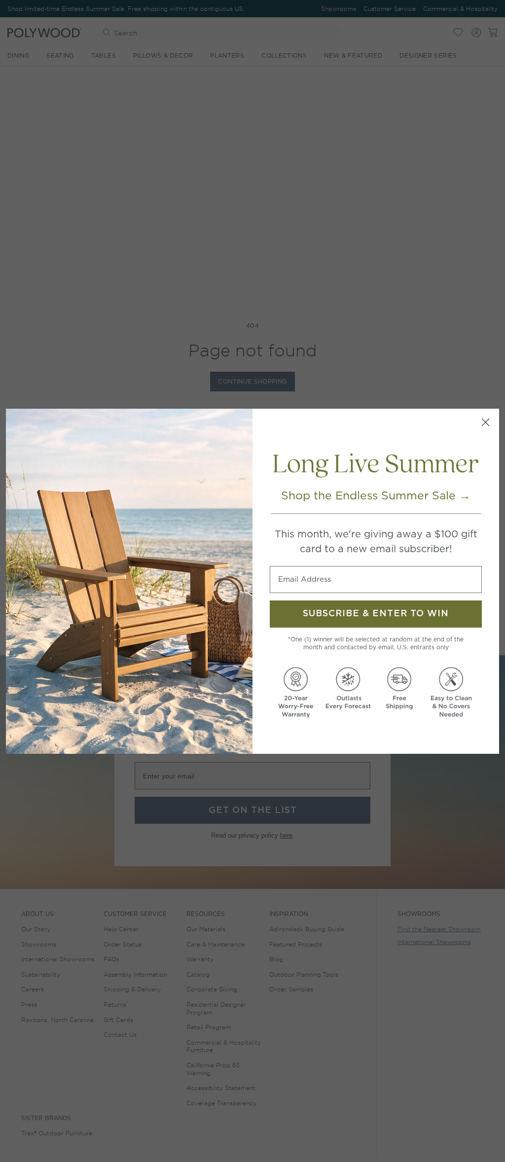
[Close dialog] (485, 422)
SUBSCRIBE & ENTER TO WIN (376, 613)
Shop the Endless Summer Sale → (375, 495)
